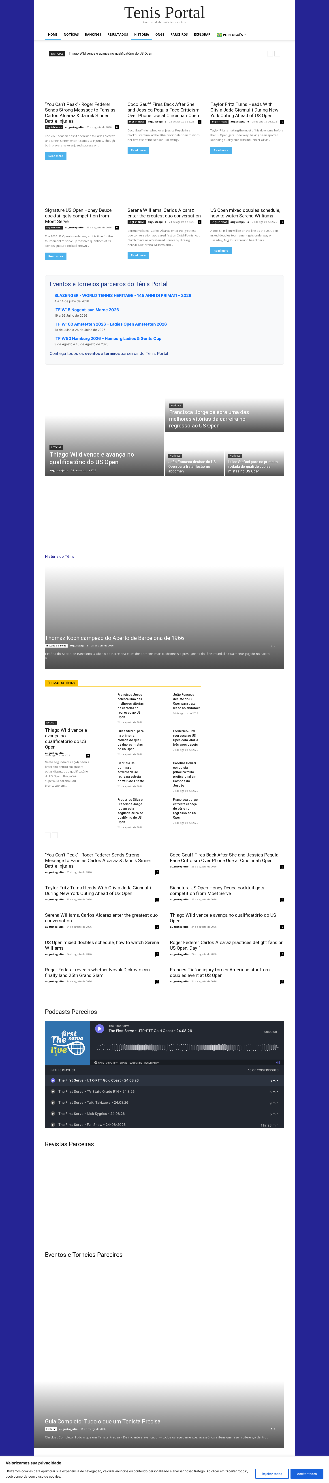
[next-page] (55, 835)
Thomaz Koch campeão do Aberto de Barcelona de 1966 (114, 638)
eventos (93, 353)
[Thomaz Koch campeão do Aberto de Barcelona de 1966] (164, 617)
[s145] (226, 1290)
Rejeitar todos (272, 1474)
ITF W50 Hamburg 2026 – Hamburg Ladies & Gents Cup (107, 338)
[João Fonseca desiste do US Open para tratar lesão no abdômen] (194, 454)
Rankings (93, 34)
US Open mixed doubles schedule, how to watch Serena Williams (245, 213)
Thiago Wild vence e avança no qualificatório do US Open (110, 54)
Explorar (202, 34)
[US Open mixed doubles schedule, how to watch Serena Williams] (247, 186)
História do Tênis (56, 645)
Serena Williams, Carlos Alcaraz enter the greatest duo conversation (164, 213)
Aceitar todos (307, 1474)
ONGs (159, 34)
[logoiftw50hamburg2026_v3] (102, 1345)
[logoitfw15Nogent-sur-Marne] (102, 1290)
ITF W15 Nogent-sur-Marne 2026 (86, 309)
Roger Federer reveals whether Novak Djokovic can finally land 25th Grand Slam (97, 972)
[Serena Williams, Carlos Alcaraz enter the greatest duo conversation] (164, 186)
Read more (55, 156)
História (141, 34)
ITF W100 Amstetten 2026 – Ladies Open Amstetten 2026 (110, 324)
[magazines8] (164, 1199)
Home (53, 34)
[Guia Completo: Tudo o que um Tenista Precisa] (153, 1414)
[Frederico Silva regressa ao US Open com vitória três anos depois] (162, 733)
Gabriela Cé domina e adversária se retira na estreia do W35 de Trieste (131, 772)
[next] (277, 53)
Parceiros (179, 34)
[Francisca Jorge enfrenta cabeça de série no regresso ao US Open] (162, 802)
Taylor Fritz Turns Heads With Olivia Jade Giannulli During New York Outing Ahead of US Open (244, 110)
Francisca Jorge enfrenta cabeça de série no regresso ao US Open (185, 808)
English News (54, 127)
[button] (278, 35)
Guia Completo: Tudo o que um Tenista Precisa (102, 1421)
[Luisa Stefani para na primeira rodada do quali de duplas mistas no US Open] (254, 454)
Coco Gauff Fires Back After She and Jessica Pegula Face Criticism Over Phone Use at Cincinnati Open (163, 110)
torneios (112, 353)
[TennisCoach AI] (248, 724)
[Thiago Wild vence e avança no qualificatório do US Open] (104, 425)
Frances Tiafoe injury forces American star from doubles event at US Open (220, 972)
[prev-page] (48, 835)
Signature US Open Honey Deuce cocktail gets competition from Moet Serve (78, 216)
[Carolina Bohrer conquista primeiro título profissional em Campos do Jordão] (162, 765)
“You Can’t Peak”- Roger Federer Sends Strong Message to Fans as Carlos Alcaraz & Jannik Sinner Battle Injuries (80, 113)
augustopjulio (74, 127)
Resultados (117, 34)
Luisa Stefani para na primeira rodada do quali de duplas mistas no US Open (131, 740)
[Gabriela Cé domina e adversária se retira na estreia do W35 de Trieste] (107, 765)
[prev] (270, 53)
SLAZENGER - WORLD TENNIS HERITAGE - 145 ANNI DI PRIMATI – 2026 (122, 295)
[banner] (226, 1345)
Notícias (71, 34)
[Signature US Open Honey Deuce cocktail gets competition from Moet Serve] (82, 186)
